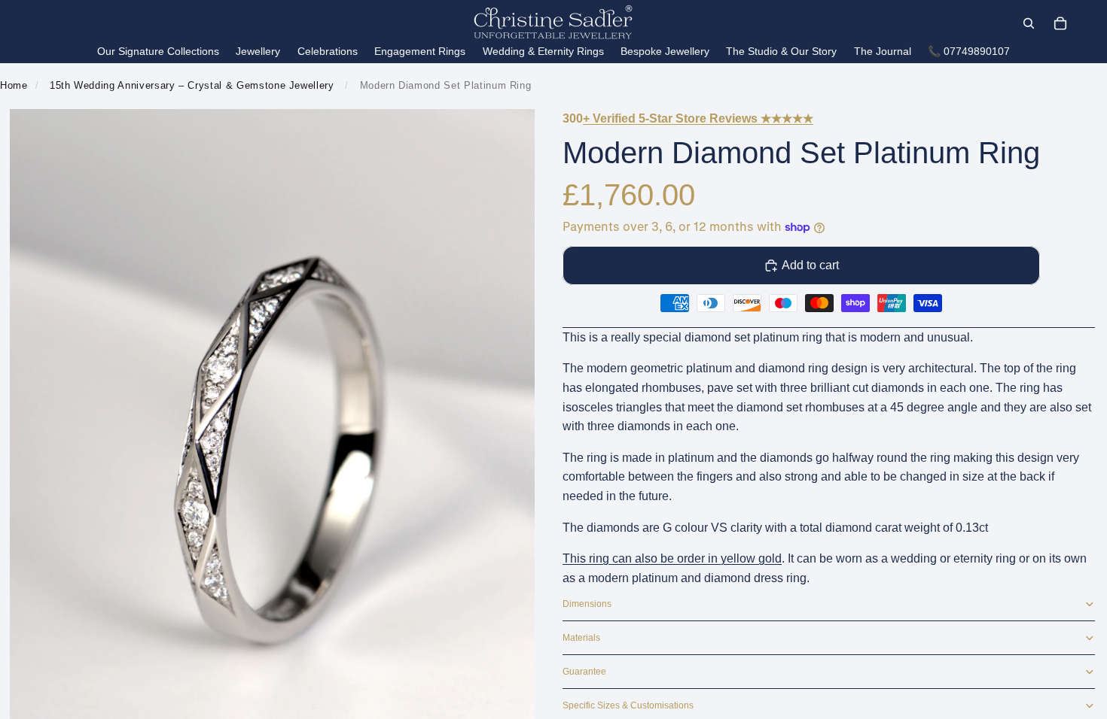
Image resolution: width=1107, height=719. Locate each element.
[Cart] (1060, 23)
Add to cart (810, 265)
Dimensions (587, 604)
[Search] (1028, 23)
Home (14, 85)
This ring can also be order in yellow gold (672, 558)
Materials (581, 638)
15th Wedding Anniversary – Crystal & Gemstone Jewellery (192, 85)
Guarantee (584, 671)
